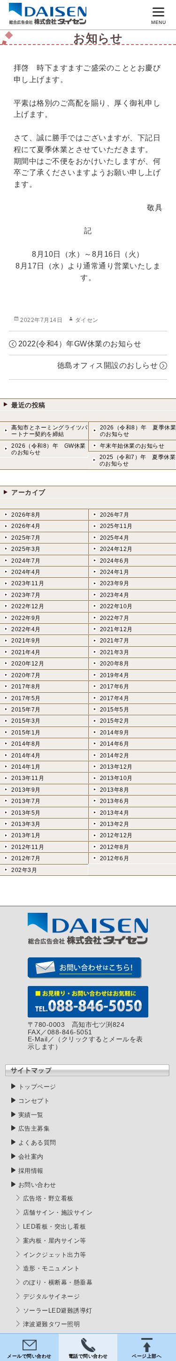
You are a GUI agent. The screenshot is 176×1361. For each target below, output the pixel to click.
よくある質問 (37, 1142)
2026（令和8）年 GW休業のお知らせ (48, 449)
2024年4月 (26, 572)
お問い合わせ (37, 1184)
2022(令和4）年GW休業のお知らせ (80, 344)
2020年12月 (27, 663)
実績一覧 (31, 1114)
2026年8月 (26, 515)
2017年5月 (26, 698)
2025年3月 (26, 549)
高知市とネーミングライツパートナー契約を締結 (49, 430)
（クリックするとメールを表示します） (85, 1042)
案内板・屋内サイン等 (54, 1240)
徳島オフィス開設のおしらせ (107, 365)
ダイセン (87, 320)
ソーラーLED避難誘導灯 (57, 1310)
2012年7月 (26, 858)
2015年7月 (26, 709)
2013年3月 (26, 824)
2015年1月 (26, 732)
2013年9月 (26, 790)
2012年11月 (27, 847)
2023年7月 (26, 595)
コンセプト (34, 1100)
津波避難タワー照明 (51, 1324)
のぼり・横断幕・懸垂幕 (58, 1282)
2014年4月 (26, 755)
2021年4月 (26, 652)
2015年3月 (26, 721)
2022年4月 (26, 629)
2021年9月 (26, 640)
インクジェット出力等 (54, 1254)
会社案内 (31, 1156)
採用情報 (31, 1170)
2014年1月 (26, 767)
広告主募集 (34, 1128)
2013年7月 (26, 801)
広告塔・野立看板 (48, 1198)
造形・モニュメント (51, 1268)
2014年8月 (26, 744)
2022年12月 (27, 606)
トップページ (37, 1086)
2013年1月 (26, 835)
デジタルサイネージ (51, 1296)
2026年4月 (26, 526)
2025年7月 (26, 538)
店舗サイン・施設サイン (58, 1212)
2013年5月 (26, 813)
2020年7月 (26, 675)
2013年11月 (27, 778)
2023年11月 (27, 583)
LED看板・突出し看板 (54, 1226)
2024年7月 (26, 561)
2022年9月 (26, 618)
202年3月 (24, 870)
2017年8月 (26, 686)
